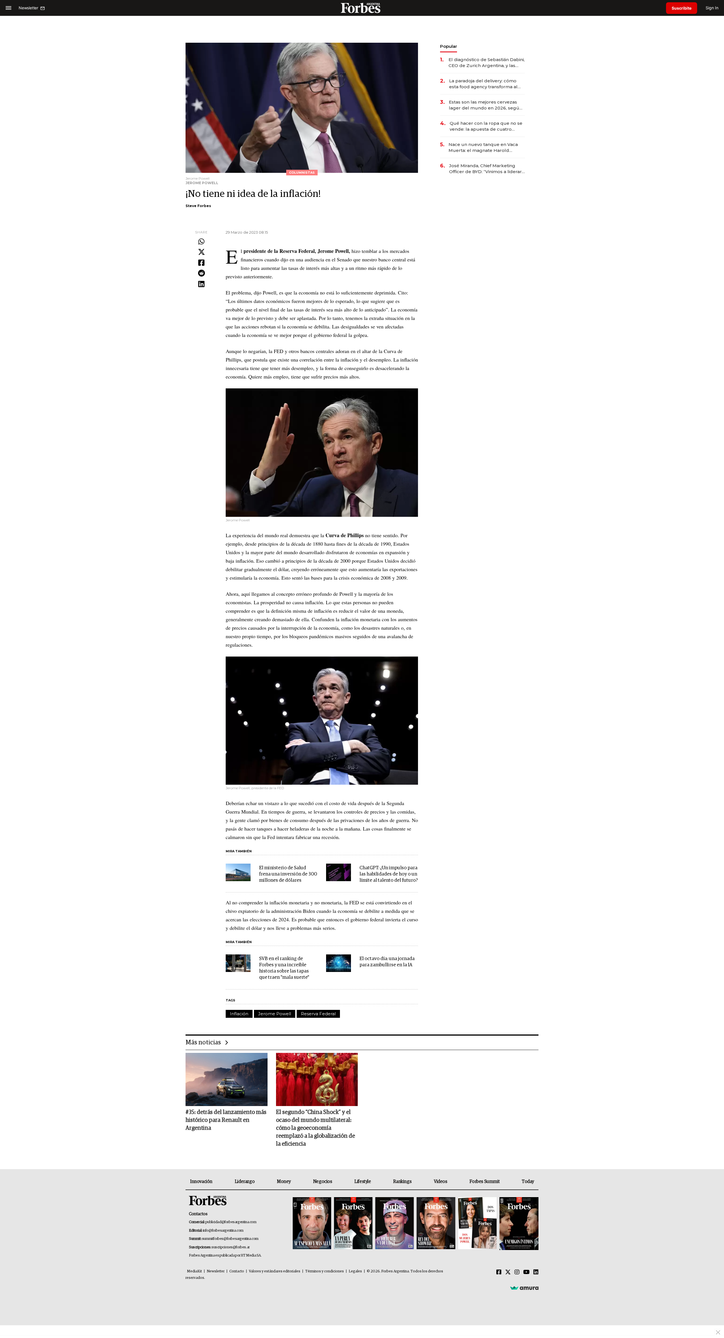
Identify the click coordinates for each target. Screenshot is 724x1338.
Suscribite (681, 8)
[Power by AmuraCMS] (524, 1288)
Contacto (236, 1271)
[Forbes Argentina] (362, 8)
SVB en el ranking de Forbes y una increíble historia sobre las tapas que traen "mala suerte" (284, 968)
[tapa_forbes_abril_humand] (353, 1223)
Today (528, 1181)
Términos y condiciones (324, 1271)
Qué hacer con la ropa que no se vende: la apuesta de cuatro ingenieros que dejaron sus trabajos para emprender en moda (486, 126)
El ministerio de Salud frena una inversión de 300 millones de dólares (288, 874)
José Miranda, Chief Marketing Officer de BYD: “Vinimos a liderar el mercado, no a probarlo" (485, 169)
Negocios (322, 1181)
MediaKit (194, 1271)
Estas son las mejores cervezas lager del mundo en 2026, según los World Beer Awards (485, 105)
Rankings (402, 1181)
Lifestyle (362, 1181)
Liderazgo (245, 1181)
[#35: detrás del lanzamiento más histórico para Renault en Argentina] (227, 1079)
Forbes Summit (484, 1181)
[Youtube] (526, 1272)
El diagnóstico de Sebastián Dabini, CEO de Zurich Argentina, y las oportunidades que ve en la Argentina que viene (487, 62)
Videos (440, 1181)
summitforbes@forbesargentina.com (230, 1239)
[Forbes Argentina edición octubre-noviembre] (477, 1223)
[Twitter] (201, 252)
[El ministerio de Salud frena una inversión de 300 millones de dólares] (238, 872)
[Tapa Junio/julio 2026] (312, 1223)
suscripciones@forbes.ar (231, 1247)
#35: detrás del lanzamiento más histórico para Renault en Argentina (226, 1120)
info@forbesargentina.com (223, 1230)
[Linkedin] (201, 284)
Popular (448, 46)
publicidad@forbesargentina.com (231, 1222)
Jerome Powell (274, 1013)
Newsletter (216, 1271)
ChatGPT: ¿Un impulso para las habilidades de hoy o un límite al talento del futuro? (388, 874)
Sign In (712, 7)
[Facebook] (201, 263)
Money (284, 1181)
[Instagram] (517, 1272)
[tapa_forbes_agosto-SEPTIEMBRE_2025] (518, 1223)
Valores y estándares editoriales (274, 1271)
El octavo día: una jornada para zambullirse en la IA (387, 961)
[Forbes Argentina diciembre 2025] (435, 1223)
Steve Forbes (198, 206)
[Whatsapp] (201, 241)
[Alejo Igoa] (394, 1223)
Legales (355, 1271)
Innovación (201, 1181)
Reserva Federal (318, 1013)
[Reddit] (201, 273)
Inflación (239, 1013)
